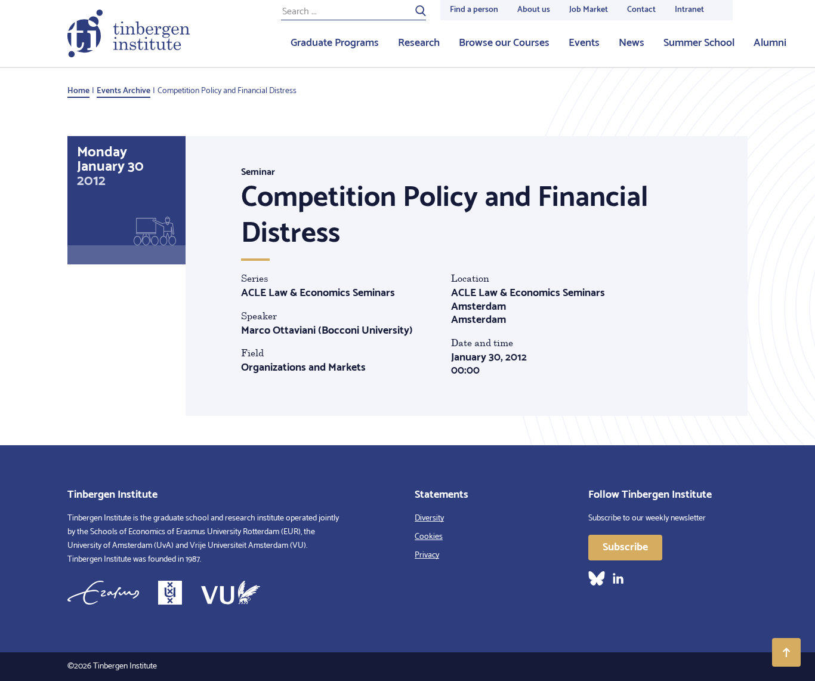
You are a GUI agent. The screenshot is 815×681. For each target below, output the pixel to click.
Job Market (588, 10)
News (631, 43)
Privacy (427, 555)
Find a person (474, 10)
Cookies (429, 537)
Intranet (689, 10)
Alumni (770, 43)
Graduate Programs (335, 43)
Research (419, 43)
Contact (641, 10)
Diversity (429, 518)
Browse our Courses (504, 43)
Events (584, 43)
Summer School (698, 43)
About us (533, 10)
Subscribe (625, 547)
